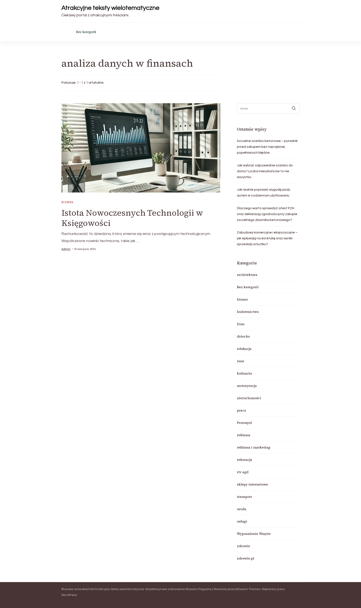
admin (65, 249)
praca (241, 410)
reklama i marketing (253, 447)
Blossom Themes (248, 589)
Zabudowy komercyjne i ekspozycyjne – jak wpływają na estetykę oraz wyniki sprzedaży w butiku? (267, 238)
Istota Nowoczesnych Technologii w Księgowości (132, 218)
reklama (243, 435)
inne (240, 361)
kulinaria (244, 373)
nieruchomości (249, 398)
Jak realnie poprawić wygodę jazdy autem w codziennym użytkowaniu (263, 192)
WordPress (69, 595)
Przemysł (244, 422)
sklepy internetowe (252, 484)
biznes (67, 202)
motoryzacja (247, 385)
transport (244, 496)
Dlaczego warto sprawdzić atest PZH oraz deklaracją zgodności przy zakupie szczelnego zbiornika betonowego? (267, 214)
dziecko (243, 336)
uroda (241, 509)
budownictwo (248, 311)
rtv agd (242, 472)
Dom (240, 324)
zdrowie (243, 546)
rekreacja (244, 459)
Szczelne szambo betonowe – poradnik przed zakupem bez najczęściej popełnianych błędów (267, 146)
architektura (247, 274)
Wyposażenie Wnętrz (254, 533)
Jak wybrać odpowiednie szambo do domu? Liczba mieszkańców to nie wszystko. (265, 171)
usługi (242, 521)
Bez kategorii (86, 31)
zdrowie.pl (245, 558)
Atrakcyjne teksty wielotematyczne (110, 8)
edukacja (244, 348)
